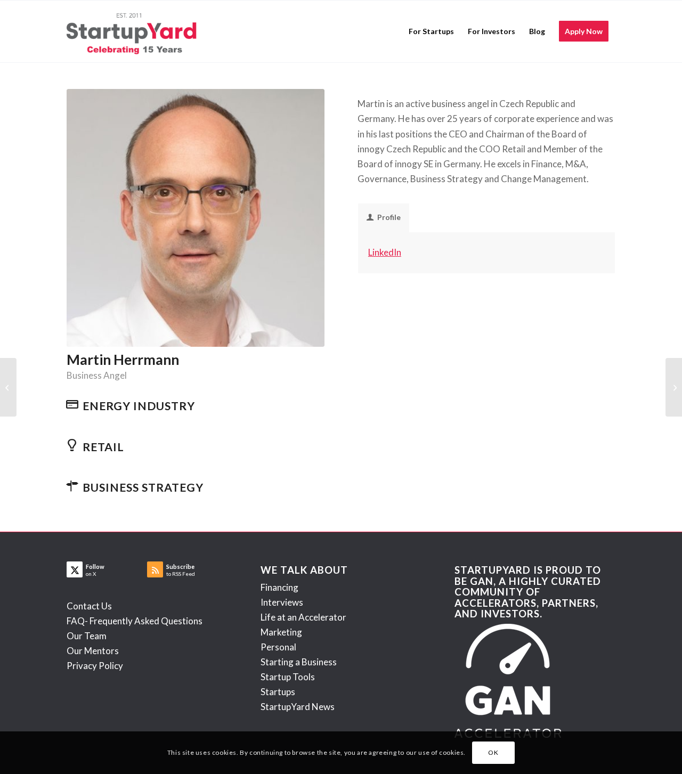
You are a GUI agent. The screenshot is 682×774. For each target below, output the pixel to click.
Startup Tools (288, 676)
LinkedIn (384, 252)
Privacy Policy (95, 665)
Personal (278, 647)
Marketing (281, 632)
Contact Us (89, 606)
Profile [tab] (389, 217)
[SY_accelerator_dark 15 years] (134, 31)
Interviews (282, 602)
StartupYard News (298, 706)
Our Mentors (93, 650)
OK (493, 752)
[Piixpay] (8, 387)
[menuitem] (431, 31)
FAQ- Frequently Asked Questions (134, 620)
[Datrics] (673, 387)
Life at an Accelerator (303, 617)
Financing (279, 587)
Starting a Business (299, 661)
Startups (278, 691)
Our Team (87, 635)
